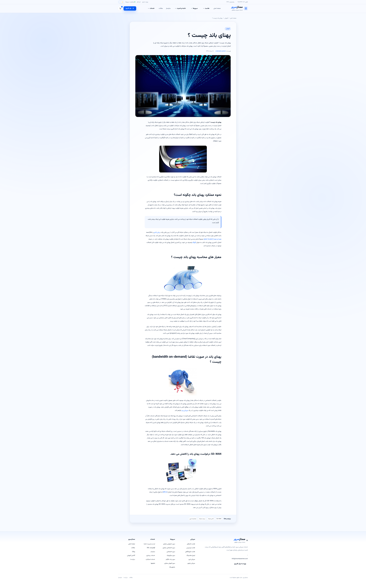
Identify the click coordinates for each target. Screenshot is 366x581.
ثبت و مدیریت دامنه (149, 544)
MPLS (165, 492)
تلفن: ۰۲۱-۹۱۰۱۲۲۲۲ (243, 2)
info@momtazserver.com (240, 559)
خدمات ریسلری (150, 555)
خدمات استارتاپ (150, 559)
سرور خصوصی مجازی (169, 544)
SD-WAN (218, 519)
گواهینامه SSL (151, 548)
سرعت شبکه (202, 519)
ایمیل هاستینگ (190, 555)
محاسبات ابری (193, 519)
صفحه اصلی (217, 8)
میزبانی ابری (192, 559)
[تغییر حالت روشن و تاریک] (121, 2)
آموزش (226, 18)
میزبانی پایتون (191, 563)
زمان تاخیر (157, 232)
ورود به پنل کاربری (240, 563)
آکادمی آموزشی (131, 555)
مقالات (161, 8)
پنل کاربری (128, 8)
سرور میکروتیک (171, 555)
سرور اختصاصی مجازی (169, 548)
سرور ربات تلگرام (170, 559)
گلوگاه (194, 242)
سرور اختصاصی (171, 552)
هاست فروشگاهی (190, 552)
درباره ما (132, 559)
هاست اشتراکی (191, 544)
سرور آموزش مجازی (169, 563)
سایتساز (168, 8)
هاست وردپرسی (190, 548)
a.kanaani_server (221, 51)
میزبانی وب (184, 410)
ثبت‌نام (138, 2)
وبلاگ (133, 552)
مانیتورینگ (172, 567)
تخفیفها (153, 563)
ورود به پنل (145, 2)
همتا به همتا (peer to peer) (212, 239)
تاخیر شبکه (211, 519)
